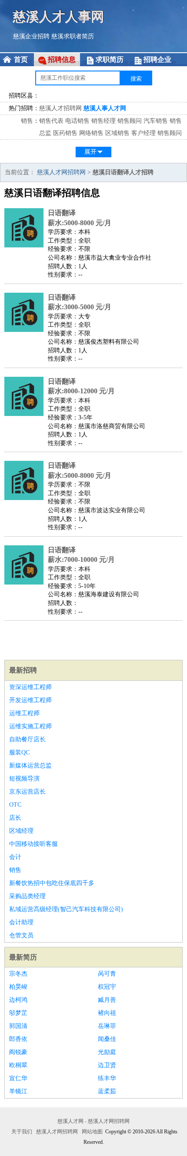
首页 (21, 59)
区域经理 (21, 831)
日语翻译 (62, 212)
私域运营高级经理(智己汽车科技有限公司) (66, 909)
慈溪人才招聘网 (60, 108)
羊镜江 (18, 1091)
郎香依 (18, 1039)
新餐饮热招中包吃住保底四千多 (51, 883)
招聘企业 (157, 59)
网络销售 (91, 133)
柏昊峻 (18, 987)
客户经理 (143, 133)
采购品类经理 (27, 896)
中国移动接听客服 (33, 844)
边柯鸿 (18, 1000)
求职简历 (110, 59)
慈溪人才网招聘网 (61, 172)
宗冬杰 (18, 973)
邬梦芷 (18, 1013)
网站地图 (92, 1132)
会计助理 (21, 922)
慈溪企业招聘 (31, 36)
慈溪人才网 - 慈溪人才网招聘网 (93, 1121)
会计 (15, 857)
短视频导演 (24, 778)
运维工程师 (24, 713)
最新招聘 (23, 670)
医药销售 (65, 133)
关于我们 (21, 1132)
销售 (27, 121)
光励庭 (107, 1052)
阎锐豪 (18, 1052)
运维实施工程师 (30, 726)
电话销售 (77, 121)
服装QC (19, 752)
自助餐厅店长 (27, 739)
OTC (15, 804)
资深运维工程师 (30, 687)
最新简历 (23, 957)
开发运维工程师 (30, 700)
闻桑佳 (107, 1039)
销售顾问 (129, 121)
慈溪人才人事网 (58, 16)
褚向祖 (107, 1013)
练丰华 (107, 1078)
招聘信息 (62, 59)
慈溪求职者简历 (72, 36)
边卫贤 (107, 1065)
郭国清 (18, 1026)
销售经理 (103, 121)
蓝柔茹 (107, 1091)
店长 (15, 818)
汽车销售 (156, 121)
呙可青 (107, 973)
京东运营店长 (27, 791)
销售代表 (51, 121)
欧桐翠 (18, 1065)
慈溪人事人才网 (104, 108)
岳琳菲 (107, 1026)
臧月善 (107, 1000)
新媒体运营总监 (30, 765)
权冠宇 (107, 987)
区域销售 (117, 133)
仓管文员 (21, 935)
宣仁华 (18, 1078)
